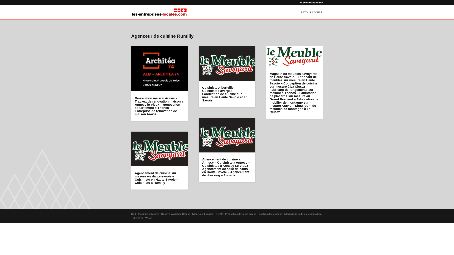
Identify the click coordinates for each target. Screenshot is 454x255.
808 (134, 214)
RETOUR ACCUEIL (312, 12)
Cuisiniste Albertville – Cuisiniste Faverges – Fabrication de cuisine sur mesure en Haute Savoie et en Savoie (224, 94)
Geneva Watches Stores (175, 214)
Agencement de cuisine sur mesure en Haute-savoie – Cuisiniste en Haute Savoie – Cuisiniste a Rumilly (156, 178)
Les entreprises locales (311, 3)
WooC (148, 218)
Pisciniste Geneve (149, 214)
